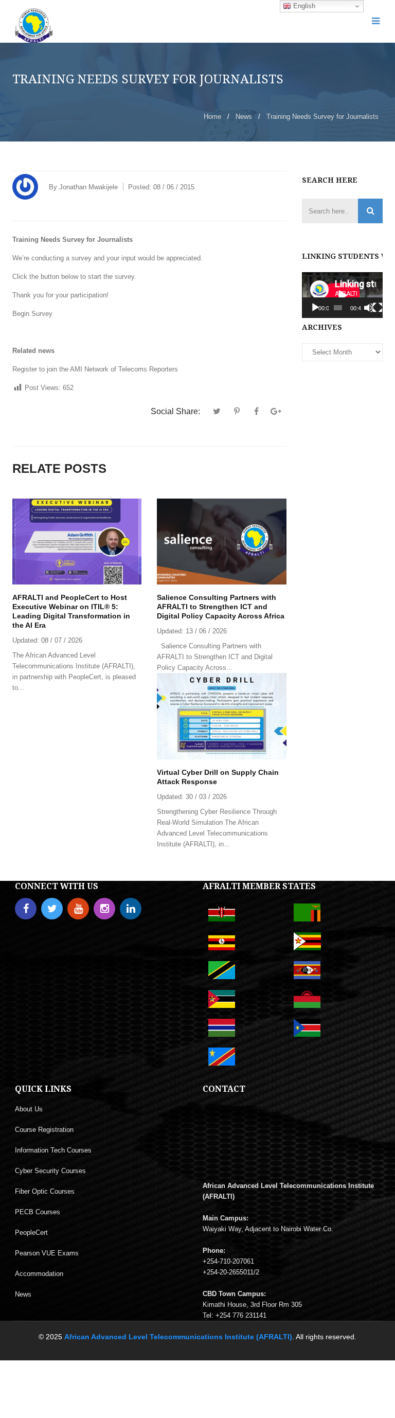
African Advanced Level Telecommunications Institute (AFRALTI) (178, 1337)
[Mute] (369, 308)
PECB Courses (37, 1212)
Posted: (161, 187)
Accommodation (39, 1274)
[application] (342, 295)
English (303, 6)
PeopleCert (31, 1232)
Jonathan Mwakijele (88, 187)
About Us (29, 1109)
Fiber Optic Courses (45, 1191)
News (244, 116)
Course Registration (44, 1129)
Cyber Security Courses (50, 1171)
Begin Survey (32, 313)
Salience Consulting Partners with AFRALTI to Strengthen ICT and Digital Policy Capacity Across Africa (220, 606)
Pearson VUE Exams (47, 1253)
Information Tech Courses (53, 1150)
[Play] (315, 308)
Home (212, 116)
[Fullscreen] (377, 308)
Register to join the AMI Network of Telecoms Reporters (95, 369)
